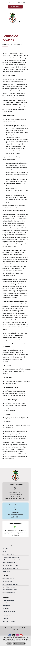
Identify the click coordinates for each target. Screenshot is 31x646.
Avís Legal (5, 628)
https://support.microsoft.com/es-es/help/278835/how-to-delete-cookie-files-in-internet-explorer (14, 393)
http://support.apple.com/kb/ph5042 (15, 418)
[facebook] (9, 635)
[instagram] (17, 635)
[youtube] (21, 635)
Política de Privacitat (15, 628)
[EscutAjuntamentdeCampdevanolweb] (13, 13)
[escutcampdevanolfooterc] (15, 471)
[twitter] (13, 635)
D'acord (9, 643)
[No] (29, 641)
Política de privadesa (19, 643)
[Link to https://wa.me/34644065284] (15, 527)
